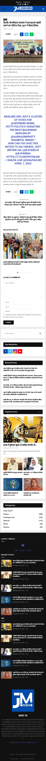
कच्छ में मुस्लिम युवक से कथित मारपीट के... (20, 445)
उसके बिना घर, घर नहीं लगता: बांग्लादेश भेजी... (31, 494)
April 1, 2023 (23, 163)
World (5, 524)
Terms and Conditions (27, 759)
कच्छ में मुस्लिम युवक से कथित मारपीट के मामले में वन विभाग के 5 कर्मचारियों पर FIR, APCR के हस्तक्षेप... (28, 561)
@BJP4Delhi (31, 150)
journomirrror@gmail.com (27, 742)
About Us (18, 2)
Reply (16, 550)
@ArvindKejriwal (23, 123)
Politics (6, 514)
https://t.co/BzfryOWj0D (23, 156)
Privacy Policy (14, 759)
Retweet (22, 550)
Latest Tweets (8, 539)
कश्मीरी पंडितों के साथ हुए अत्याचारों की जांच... (12, 473)
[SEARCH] (40, 333)
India (5, 19)
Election (6, 527)
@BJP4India (23, 153)
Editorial (6, 521)
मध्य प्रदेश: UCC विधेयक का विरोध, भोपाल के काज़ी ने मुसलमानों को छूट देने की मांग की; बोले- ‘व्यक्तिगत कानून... (28, 586)
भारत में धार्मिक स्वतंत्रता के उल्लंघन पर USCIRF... (10, 494)
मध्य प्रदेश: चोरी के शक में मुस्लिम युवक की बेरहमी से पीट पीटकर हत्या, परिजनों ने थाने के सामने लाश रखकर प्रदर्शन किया (23, 205)
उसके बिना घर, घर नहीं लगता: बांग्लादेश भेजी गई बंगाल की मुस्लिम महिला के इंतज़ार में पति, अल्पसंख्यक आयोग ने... (28, 610)
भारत (2, 618)
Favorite (29, 550)
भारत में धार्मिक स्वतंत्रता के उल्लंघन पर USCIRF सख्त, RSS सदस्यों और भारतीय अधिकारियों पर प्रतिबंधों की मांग (28, 598)
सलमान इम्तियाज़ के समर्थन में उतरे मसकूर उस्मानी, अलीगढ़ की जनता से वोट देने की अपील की (21, 263)
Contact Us (26, 2)
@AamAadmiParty (23, 136)
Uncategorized (8, 517)
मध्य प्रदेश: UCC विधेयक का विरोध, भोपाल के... (33, 473)
